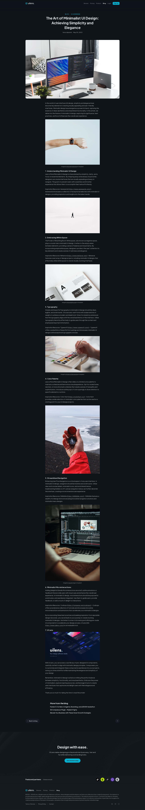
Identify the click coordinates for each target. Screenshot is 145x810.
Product (98, 3)
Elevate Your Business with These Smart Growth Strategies (70, 713)
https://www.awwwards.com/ (79, 189)
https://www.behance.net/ (77, 256)
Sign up (116, 3)
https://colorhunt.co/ (76, 397)
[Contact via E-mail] (118, 804)
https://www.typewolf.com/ (78, 327)
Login (109, 3)
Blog (104, 3)
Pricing (92, 3)
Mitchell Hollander (72, 166)
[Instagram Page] (115, 804)
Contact (51, 804)
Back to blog (33, 721)
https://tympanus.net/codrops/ (79, 605)
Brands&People (71, 302)
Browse (86, 3)
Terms (30, 804)
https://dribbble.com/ (75, 496)
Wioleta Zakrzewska (71, 374)
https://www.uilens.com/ (54, 625)
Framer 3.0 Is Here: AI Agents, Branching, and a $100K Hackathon (72, 707)
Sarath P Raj (72, 583)
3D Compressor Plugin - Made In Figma (63, 710)
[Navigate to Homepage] (30, 3)
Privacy (42, 804)
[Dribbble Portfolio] (112, 804)
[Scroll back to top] (117, 721)
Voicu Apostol (67, 32)
